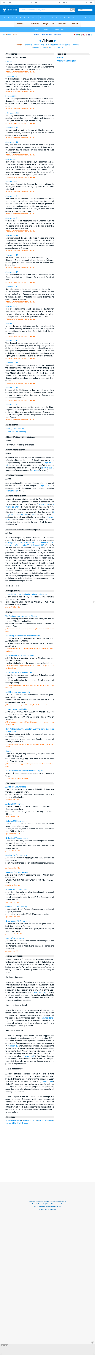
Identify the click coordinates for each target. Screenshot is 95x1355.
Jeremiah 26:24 (11, 128)
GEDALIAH (35, 470)
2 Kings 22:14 (11, 76)
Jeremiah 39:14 (11, 142)
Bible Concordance (13, 1120)
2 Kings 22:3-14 (38, 992)
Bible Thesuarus (23, 1123)
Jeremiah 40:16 (11, 272)
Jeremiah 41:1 (11, 287)
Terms (60, 47)
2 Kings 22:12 (11, 62)
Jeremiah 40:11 (11, 235)
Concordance (64, 45)
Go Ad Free (4, 1345)
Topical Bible (10, 1123)
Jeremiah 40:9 (11, 218)
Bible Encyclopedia (45, 1120)
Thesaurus (75, 45)
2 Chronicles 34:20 (13, 113)
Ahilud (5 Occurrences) (14, 428)
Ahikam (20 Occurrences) (15, 432)
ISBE (47, 45)
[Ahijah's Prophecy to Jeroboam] (3, 607)
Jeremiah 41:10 (11, 340)
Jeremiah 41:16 (11, 363)
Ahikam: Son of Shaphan (66, 61)
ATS (42, 45)
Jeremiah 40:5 (11, 159)
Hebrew (36, 47)
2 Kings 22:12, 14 (14, 543)
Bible (4, 34)
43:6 (34, 514)
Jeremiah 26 (13, 1046)
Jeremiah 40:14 (11, 255)
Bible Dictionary (29, 1120)
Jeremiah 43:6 (11, 405)
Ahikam (60, 58)
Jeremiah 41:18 (11, 387)
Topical (9, 34)
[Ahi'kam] (92, 607)
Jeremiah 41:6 (11, 323)
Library (44, 47)
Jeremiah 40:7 (11, 196)
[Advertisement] (49, 1164)
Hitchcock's (27, 45)
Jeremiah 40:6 (11, 181)
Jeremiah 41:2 (11, 306)
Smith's (36, 45)
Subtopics (52, 47)
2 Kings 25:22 (11, 96)
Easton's (54, 45)
